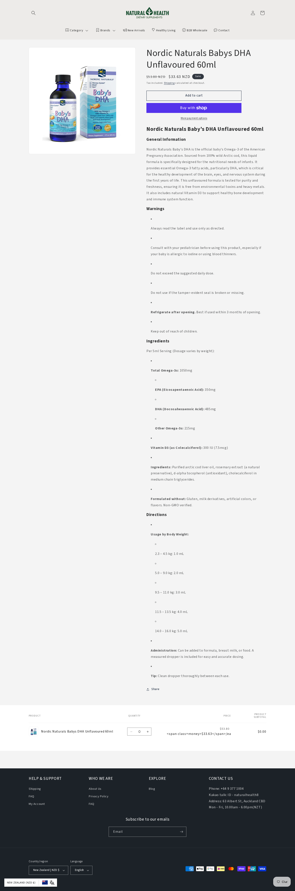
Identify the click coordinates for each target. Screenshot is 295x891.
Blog (152, 789)
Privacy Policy (98, 796)
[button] (33, 13)
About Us (95, 789)
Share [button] (155, 689)
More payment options (194, 118)
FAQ (31, 796)
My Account (37, 804)
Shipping (169, 83)
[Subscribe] (181, 832)
